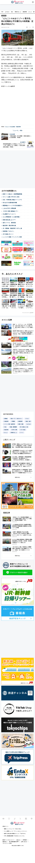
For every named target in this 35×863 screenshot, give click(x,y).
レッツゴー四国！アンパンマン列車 (12, 237)
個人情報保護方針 (13, 841)
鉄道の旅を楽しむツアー (9, 219)
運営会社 (5, 841)
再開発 (13, 421)
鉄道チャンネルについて (8, 839)
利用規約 (25, 839)
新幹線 (6, 418)
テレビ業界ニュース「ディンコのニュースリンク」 (16, 831)
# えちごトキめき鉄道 (10, 126)
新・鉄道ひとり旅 (24, 426)
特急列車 (6, 421)
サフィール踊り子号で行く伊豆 (11, 197)
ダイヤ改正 (23, 429)
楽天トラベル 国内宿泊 (9, 222)
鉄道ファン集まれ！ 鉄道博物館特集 (12, 194)
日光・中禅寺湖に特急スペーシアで (12, 199)
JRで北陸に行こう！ (8, 234)
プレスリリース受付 (7, 843)
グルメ (27, 418)
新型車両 (25, 11)
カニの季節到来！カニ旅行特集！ (12, 217)
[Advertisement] (17, 106)
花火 (12, 11)
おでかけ (7, 11)
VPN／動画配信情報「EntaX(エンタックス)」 (14, 835)
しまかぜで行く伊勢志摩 (9, 208)
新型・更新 (21, 424)
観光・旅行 (28, 421)
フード (22, 432)
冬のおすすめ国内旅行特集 (10, 202)
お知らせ (18, 839)
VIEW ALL (17, 477)
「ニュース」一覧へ (17, 130)
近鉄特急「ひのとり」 (9, 231)
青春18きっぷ (18, 11)
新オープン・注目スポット (16, 418)
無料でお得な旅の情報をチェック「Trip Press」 (15, 833)
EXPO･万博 (14, 429)
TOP (2, 11)
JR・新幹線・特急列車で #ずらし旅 (12, 228)
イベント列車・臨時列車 (10, 424)
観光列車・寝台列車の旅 (9, 225)
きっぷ (30, 11)
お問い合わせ (24, 841)
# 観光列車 (18, 126)
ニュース (4, 15)
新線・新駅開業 (13, 426)
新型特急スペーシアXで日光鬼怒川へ (13, 205)
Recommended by (26, 312)
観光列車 (6, 429)
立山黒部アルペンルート (9, 214)
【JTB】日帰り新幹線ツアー (10, 211)
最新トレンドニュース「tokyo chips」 (13, 828)
